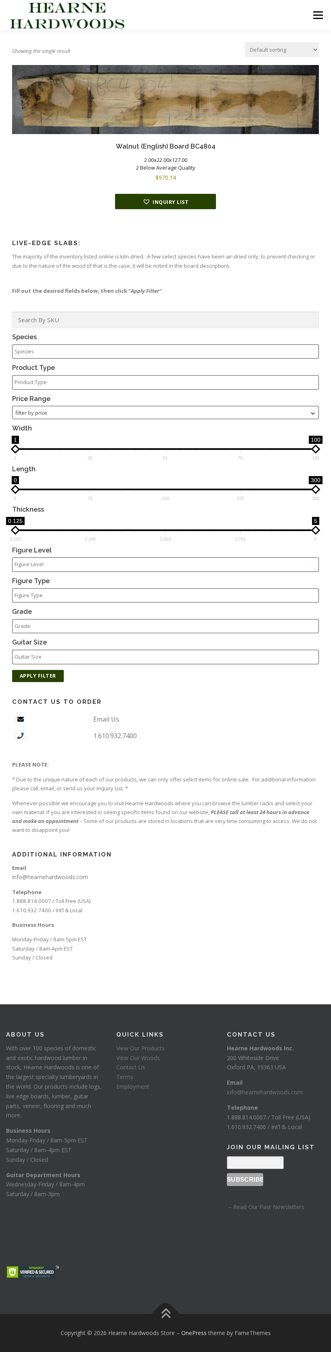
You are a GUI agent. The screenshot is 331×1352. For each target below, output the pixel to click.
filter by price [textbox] (31, 412)
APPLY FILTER (38, 675)
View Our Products (140, 1048)
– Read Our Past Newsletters (265, 1207)
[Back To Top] (165, 1314)
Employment (132, 1086)
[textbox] (168, 351)
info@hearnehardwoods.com (50, 877)
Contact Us (130, 1067)
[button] (165, 202)
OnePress (194, 1333)
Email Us (106, 719)
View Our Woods (138, 1058)
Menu (318, 15)
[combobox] (165, 412)
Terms (124, 1077)
